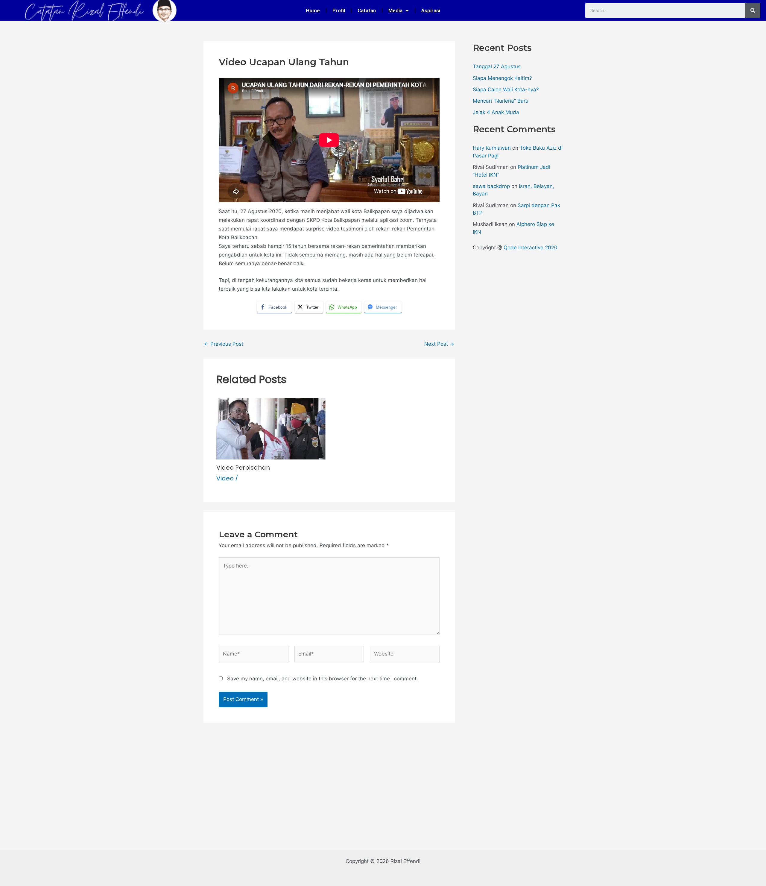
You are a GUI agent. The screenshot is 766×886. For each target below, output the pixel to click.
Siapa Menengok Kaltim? (502, 78)
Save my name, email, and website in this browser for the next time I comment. (322, 679)
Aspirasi (430, 10)
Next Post (439, 344)
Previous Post (223, 344)
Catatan (367, 10)
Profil (338, 10)
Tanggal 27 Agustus (497, 66)
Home (313, 10)
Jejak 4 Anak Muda (496, 112)
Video (225, 478)
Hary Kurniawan (492, 148)
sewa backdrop (491, 186)
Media (395, 10)
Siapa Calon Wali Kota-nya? (506, 89)
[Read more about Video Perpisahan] (271, 428)
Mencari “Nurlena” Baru (500, 101)
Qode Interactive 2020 (530, 248)
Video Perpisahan (243, 467)
